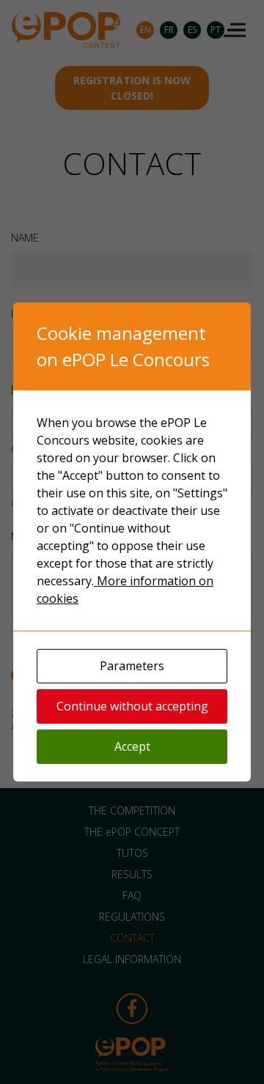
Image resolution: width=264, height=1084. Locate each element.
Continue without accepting (132, 706)
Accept (132, 746)
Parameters (132, 666)
